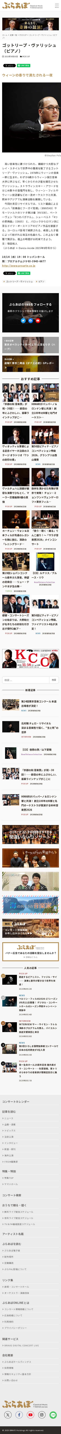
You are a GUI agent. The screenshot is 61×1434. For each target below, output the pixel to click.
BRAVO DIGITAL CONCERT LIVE (21, 1345)
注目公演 (8, 1136)
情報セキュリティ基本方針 (17, 1374)
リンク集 (7, 1280)
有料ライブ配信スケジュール (18, 1218)
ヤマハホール (11, 1184)
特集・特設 (9, 1171)
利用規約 (8, 1321)
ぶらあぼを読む (11, 1244)
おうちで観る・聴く (14, 1205)
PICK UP (26, 56)
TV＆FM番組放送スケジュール (19, 1224)
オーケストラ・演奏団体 (16, 1293)
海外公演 (8, 1155)
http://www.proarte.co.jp (18, 265)
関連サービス (10, 1339)
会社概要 (7, 1355)
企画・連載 (10, 1124)
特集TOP (9, 1177)
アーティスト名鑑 (13, 1234)
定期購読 (8, 1263)
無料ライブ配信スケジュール (18, 1211)
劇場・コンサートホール (16, 1286)
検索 (54, 679)
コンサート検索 (11, 1195)
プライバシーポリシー (15, 1327)
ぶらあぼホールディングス (17, 1361)
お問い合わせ (11, 1380)
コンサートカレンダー (16, 1102)
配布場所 (8, 1256)
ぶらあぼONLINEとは (15, 1303)
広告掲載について (13, 1315)
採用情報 (8, 1367)
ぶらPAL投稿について (15, 1269)
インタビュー (11, 1143)
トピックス (10, 1130)
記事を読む (9, 1112)
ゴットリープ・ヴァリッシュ (19, 281)
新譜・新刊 (10, 1149)
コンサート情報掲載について (19, 1309)
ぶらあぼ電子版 (12, 1250)
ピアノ (41, 281)
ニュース (8, 1118)
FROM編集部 (11, 1161)
